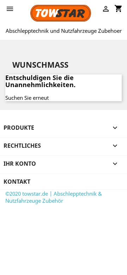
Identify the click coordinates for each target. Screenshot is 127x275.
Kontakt (17, 181)
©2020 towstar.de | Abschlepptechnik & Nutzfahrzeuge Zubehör (53, 197)
